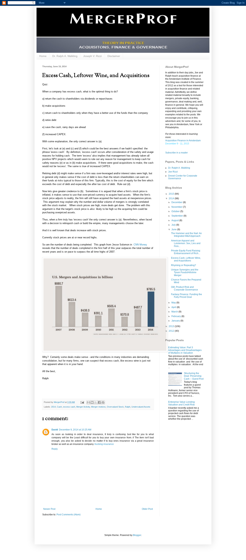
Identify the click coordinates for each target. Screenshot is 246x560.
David (55, 429)
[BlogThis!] (92, 402)
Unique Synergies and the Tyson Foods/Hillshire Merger (184, 272)
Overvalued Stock (115, 407)
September (177, 215)
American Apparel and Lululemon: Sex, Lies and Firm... (185, 243)
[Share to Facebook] (99, 402)
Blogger (137, 535)
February (176, 316)
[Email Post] (82, 402)
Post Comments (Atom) (69, 514)
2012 (172, 331)
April (174, 307)
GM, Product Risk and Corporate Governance (184, 288)
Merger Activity (83, 407)
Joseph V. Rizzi (92, 56)
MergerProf (59, 402)
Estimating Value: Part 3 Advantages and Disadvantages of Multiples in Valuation (185, 350)
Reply (55, 449)
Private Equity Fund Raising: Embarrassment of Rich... (186, 252)
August (175, 220)
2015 (172, 194)
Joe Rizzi (173, 171)
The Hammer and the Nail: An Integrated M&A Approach (186, 234)
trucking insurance (104, 444)
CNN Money (140, 244)
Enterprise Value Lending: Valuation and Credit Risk (181, 403)
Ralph (127, 407)
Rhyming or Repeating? (183, 265)
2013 (172, 326)
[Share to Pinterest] (103, 402)
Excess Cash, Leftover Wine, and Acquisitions (186, 259)
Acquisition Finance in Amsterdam (183, 140)
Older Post (147, 509)
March (175, 311)
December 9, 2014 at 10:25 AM (75, 429)
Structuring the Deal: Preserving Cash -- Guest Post (194, 376)
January (175, 320)
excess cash (69, 407)
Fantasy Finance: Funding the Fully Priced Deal (186, 295)
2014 (53, 407)
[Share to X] (96, 402)
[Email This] (88, 402)
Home (43, 56)
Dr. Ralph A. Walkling (64, 56)
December (177, 202)
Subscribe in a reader (176, 152)
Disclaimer (113, 56)
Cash (59, 407)
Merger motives (98, 407)
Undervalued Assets (140, 407)
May (173, 302)
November (177, 207)
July (173, 224)
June (174, 229)
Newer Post (49, 509)
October (175, 211)
